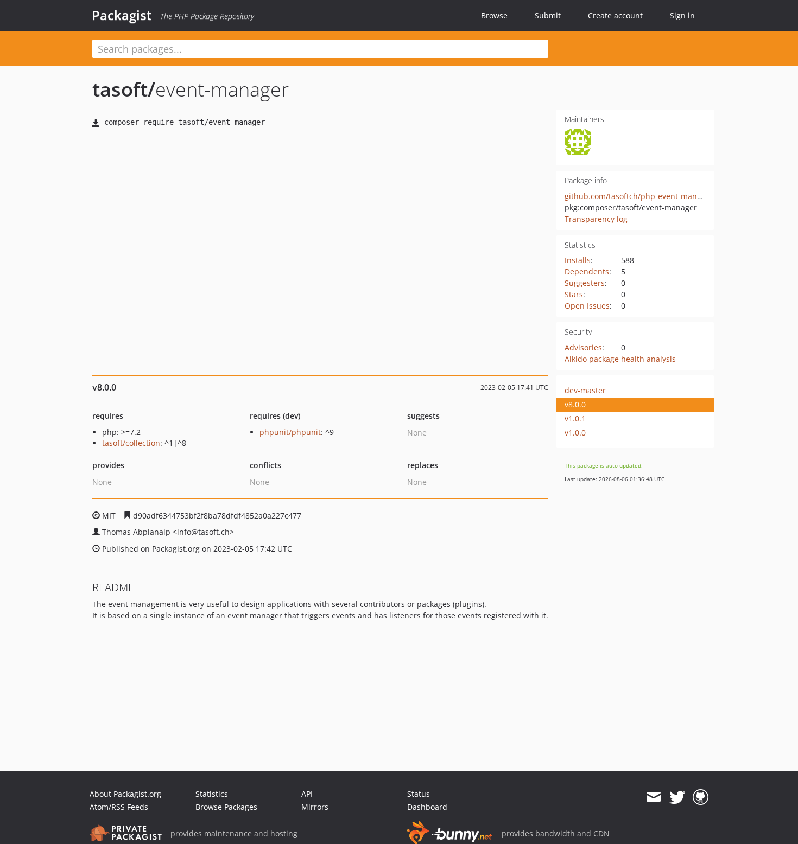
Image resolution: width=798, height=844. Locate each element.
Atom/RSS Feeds (119, 807)
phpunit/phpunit (290, 432)
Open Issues (587, 305)
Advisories (583, 347)
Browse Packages (226, 807)
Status (418, 794)
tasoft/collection (131, 443)
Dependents (587, 271)
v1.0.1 (575, 418)
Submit (548, 15)
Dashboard (427, 807)
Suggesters (585, 283)
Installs (578, 260)
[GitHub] (700, 797)
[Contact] (653, 797)
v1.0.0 (575, 432)
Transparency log (596, 219)
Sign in (682, 15)
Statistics (211, 794)
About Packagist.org (125, 794)
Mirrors (314, 807)
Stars (574, 294)
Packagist (122, 15)
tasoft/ (123, 89)
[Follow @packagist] (677, 797)
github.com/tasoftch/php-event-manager (639, 196)
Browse (494, 15)
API (307, 794)
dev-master (585, 390)
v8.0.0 (575, 404)
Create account (615, 15)
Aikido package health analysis (620, 359)
